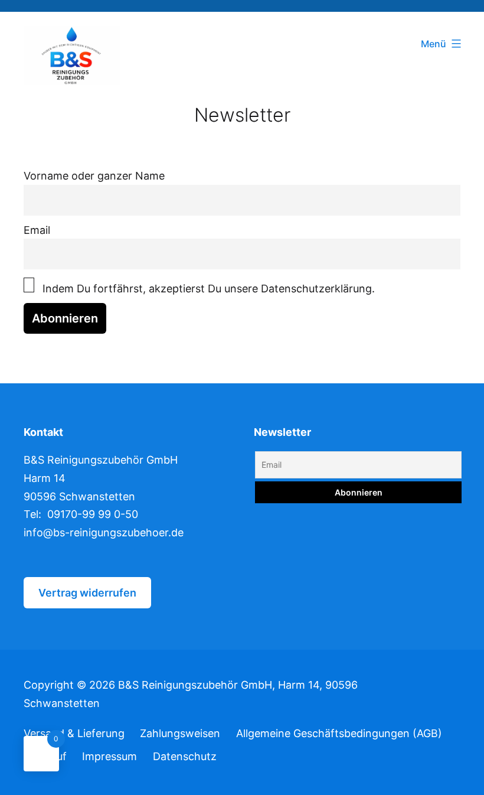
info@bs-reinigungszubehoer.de (104, 532)
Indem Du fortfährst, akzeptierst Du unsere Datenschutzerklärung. (207, 288)
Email (37, 230)
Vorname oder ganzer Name (94, 176)
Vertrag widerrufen (87, 593)
